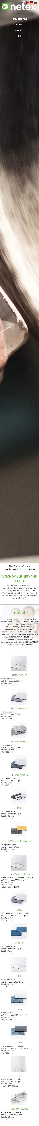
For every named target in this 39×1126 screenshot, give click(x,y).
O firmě (19, 25)
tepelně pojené (10, 569)
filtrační (31, 569)
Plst (19, 13)
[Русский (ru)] (35, 3)
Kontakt (19, 30)
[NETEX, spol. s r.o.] (19, 8)
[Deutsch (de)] (31, 3)
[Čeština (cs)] (23, 3)
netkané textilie (19, 565)
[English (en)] (27, 3)
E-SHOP (20, 36)
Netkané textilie (19, 19)
